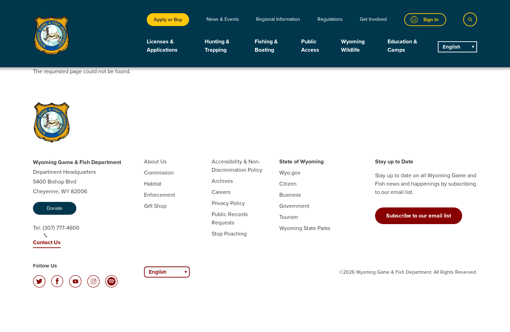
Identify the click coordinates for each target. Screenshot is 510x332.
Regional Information (278, 19)
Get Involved (373, 19)
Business (290, 195)
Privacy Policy (228, 203)
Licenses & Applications (162, 45)
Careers (221, 192)
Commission (159, 173)
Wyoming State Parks (304, 228)
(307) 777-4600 (61, 228)
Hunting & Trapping (217, 45)
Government (294, 206)
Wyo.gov (289, 173)
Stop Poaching (229, 234)
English (451, 47)
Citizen (288, 184)
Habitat (152, 184)
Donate (54, 208)
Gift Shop (155, 206)
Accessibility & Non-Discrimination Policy (237, 166)
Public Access (310, 45)
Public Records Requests (230, 218)
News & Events (222, 19)
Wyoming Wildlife (353, 45)
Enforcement (159, 195)
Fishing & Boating (266, 45)
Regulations (330, 19)
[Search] (470, 19)
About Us (155, 161)
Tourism (288, 217)
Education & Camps (402, 45)
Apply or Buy (168, 19)
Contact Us (47, 242)
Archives (222, 181)
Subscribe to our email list (418, 216)
